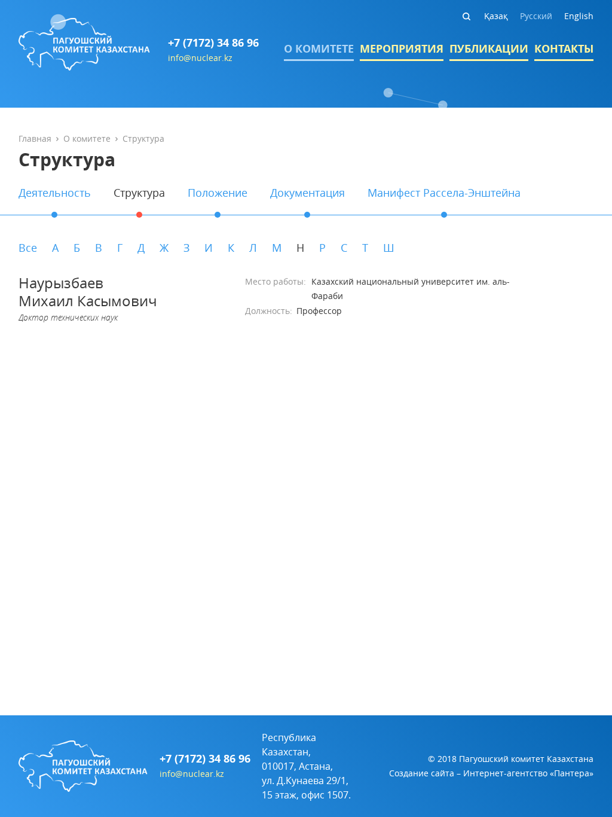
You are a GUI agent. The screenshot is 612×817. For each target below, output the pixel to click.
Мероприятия (401, 49)
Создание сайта (421, 773)
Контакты (563, 49)
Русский (536, 16)
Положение (217, 192)
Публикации (488, 49)
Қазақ (496, 16)
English (578, 16)
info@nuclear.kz (200, 57)
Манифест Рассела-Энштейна (444, 192)
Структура (139, 192)
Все (28, 247)
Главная (35, 138)
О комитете (319, 49)
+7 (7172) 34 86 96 (213, 42)
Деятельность (55, 192)
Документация (307, 192)
